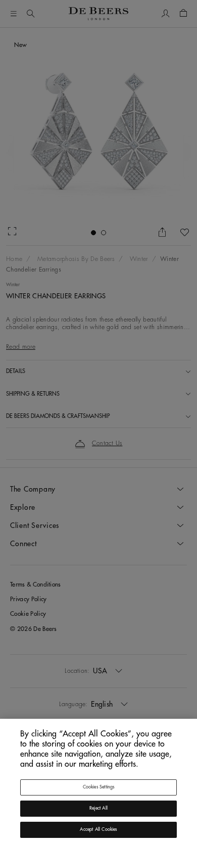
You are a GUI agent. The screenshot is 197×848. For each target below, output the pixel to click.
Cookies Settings (99, 787)
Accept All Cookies (98, 829)
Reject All (98, 808)
